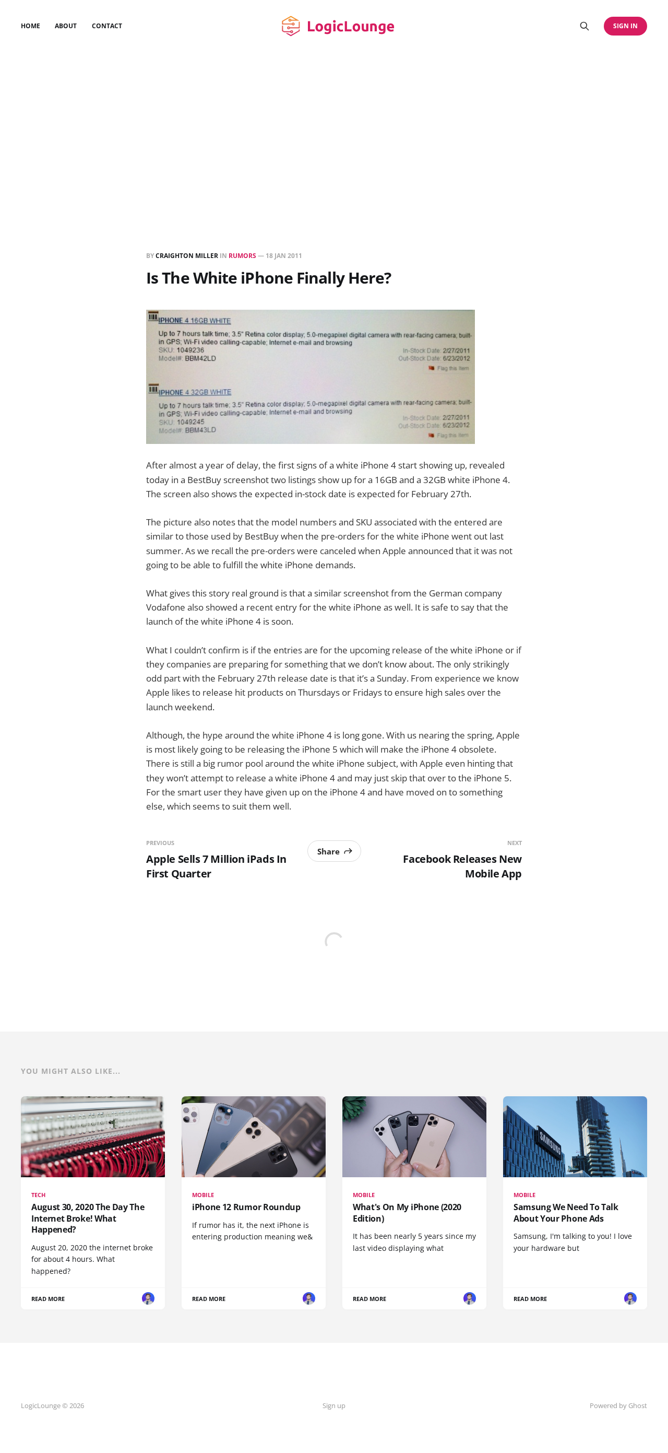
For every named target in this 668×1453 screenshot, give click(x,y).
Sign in (625, 25)
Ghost (637, 1405)
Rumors (242, 255)
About (66, 25)
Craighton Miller (187, 255)
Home (30, 25)
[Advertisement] (334, 130)
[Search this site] (584, 26)
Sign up (334, 1405)
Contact (107, 25)
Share (328, 851)
